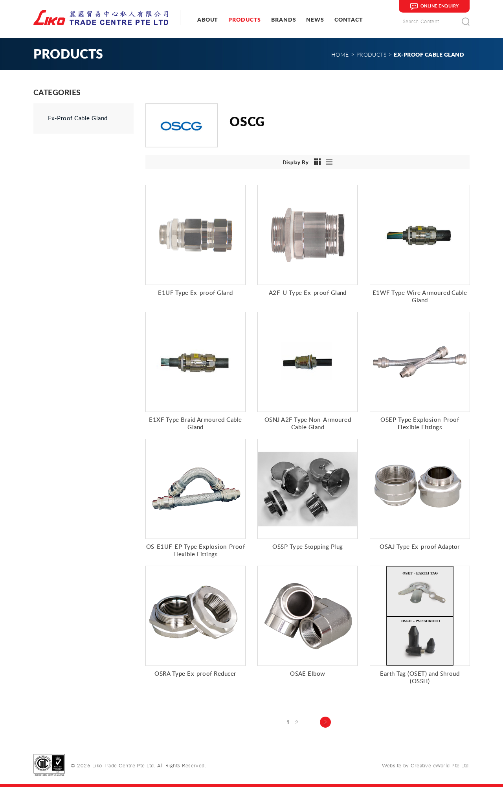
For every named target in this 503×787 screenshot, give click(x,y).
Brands (283, 19)
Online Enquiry (439, 6)
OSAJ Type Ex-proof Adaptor (420, 546)
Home (340, 54)
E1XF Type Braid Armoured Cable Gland (195, 423)
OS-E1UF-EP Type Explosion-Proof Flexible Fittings (195, 550)
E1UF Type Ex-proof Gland (195, 292)
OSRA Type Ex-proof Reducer (195, 673)
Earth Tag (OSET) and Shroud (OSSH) (419, 677)
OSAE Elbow (307, 673)
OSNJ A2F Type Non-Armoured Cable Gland (307, 423)
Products (244, 19)
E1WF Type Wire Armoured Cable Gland (420, 296)
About (207, 19)
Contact (348, 19)
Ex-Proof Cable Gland (78, 118)
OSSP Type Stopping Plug (307, 546)
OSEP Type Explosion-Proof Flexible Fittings (419, 423)
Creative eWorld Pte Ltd (439, 765)
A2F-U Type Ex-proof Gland (308, 292)
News (315, 19)
